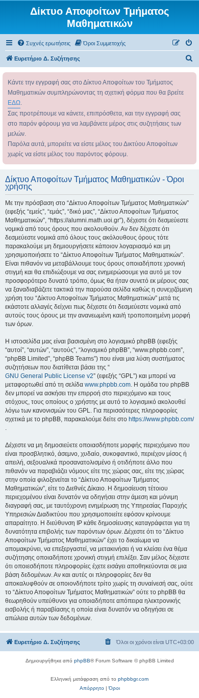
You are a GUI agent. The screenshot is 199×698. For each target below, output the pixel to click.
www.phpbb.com (108, 384)
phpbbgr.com (133, 679)
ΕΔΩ (14, 102)
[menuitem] (43, 43)
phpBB (82, 660)
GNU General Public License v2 (49, 376)
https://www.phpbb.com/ (161, 419)
